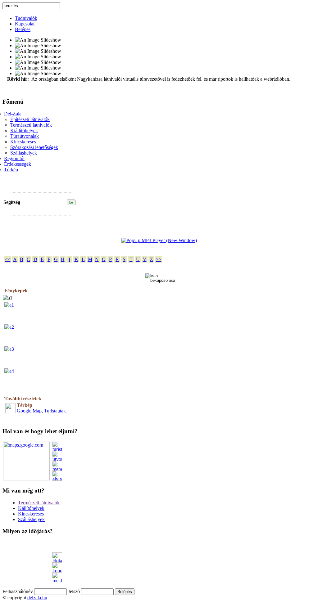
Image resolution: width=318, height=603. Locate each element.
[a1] (9, 305)
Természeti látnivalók (31, 125)
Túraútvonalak (24, 136)
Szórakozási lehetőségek (34, 147)
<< (8, 259)
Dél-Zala (12, 113)
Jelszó (74, 591)
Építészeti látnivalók (30, 119)
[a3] (9, 349)
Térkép (11, 169)
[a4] (9, 371)
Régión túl (14, 158)
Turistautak (55, 410)
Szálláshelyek (23, 152)
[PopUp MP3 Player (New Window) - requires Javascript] (159, 240)
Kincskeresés (23, 141)
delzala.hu (37, 597)
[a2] (9, 327)
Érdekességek (17, 164)
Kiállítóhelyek (24, 130)
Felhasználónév (17, 591)
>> (158, 259)
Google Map (29, 410)
